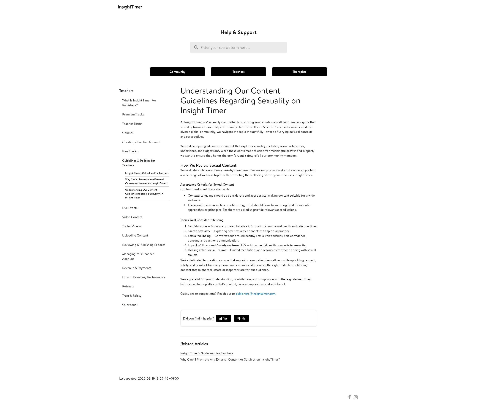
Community (177, 71)
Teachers (239, 71)
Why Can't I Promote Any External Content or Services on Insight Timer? (146, 181)
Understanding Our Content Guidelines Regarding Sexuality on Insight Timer (144, 193)
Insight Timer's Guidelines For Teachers (147, 173)
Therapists (300, 71)
